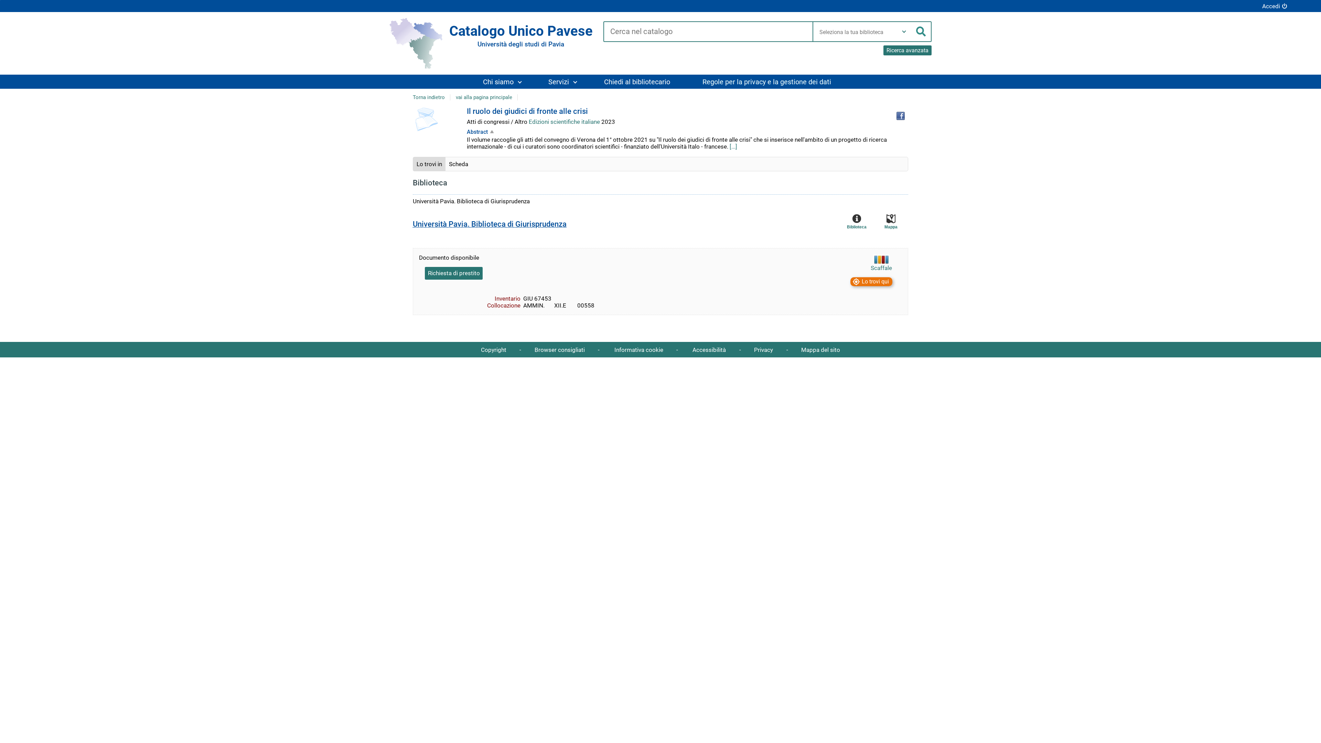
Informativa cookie (638, 349)
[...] (733, 146)
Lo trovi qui (875, 282)
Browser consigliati (560, 349)
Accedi (1271, 6)
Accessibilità (709, 349)
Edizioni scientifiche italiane (565, 121)
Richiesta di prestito (454, 273)
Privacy (763, 349)
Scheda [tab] (458, 164)
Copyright (493, 349)
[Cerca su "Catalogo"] (708, 32)
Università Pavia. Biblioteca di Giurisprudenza (490, 224)
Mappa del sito (820, 349)
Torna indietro (429, 97)
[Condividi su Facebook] (900, 116)
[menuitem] (502, 82)
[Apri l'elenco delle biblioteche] (904, 31)
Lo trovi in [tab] (429, 164)
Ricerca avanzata (907, 50)
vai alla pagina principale (484, 97)
